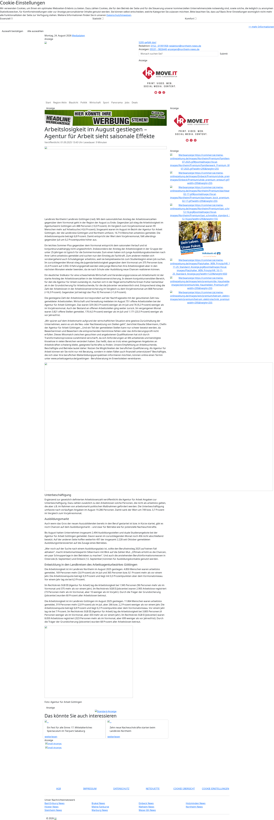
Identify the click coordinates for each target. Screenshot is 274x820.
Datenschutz (121, 788)
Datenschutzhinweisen (118, 15)
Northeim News (194, 806)
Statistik (96, 18)
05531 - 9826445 (158, 49)
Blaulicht (73, 102)
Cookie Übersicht (184, 788)
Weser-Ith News (147, 810)
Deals (135, 102)
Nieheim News (146, 806)
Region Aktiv (60, 102)
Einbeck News (146, 803)
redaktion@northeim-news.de (185, 45)
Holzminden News (196, 803)
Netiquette (153, 788)
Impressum (90, 788)
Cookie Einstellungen (215, 788)
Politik (83, 102)
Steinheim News (53, 810)
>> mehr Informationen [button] (261, 26)
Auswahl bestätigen (12, 31)
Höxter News (52, 806)
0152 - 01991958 (159, 45)
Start (48, 102)
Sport (106, 102)
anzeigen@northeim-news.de (183, 49)
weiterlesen (51, 736)
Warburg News (100, 810)
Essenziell (5, 18)
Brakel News (98, 803)
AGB (58, 788)
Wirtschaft (95, 102)
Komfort (189, 18)
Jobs (127, 102)
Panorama (117, 102)
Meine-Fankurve (100, 806)
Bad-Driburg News (55, 803)
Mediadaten (78, 35)
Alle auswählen (35, 31)
